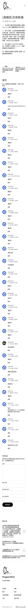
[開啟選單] (25, 5)
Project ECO (8, 576)
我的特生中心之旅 (13, 445)
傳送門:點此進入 (12, 371)
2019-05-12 (10, 162)
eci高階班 (13, 21)
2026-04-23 (24, 550)
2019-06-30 (10, 342)
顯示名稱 (4, 482)
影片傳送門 (11, 347)
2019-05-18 (10, 174)
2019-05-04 (10, 88)
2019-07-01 (10, 391)
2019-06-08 (10, 186)
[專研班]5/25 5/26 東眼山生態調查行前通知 (20, 69)
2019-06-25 (10, 223)
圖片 (9, 433)
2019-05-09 (10, 137)
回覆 (9, 97)
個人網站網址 (5, 496)
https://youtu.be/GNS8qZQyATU (16, 106)
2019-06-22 (10, 198)
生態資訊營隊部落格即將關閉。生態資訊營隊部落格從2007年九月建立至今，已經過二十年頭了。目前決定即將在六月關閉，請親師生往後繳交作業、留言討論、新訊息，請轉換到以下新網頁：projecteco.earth (11, 531)
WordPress (20, 607)
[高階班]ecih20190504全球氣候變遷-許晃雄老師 (7, 69)
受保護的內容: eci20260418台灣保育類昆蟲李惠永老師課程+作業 (13, 556)
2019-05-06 (10, 113)
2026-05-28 (24, 531)
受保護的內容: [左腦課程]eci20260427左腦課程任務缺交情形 (13, 543)
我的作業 (10, 252)
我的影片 (10, 384)
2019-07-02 (10, 440)
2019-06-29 (11, 247)
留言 (3, 464)
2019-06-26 (11, 235)
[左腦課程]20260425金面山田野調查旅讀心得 (11, 550)
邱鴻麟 (6, 21)
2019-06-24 (10, 211)
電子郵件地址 (5, 489)
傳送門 (9, 94)
